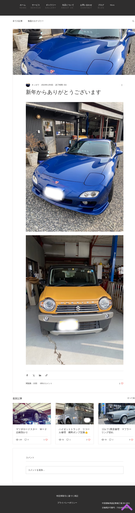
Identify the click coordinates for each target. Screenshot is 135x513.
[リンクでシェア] (46, 375)
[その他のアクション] (121, 84)
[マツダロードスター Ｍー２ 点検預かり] (32, 413)
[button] (133, 21)
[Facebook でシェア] (27, 375)
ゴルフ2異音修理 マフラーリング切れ (116, 431)
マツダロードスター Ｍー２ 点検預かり (32, 431)
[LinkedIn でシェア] (40, 375)
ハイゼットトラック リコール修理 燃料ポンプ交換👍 (74, 431)
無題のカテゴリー (36, 21)
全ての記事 (18, 21)
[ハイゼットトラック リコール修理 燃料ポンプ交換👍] (75, 413)
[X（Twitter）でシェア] (33, 375)
